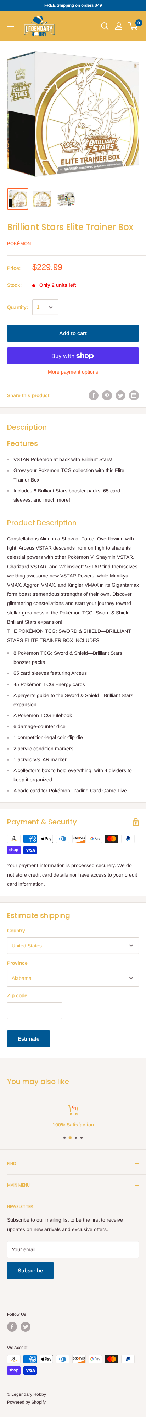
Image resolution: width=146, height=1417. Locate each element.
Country (16, 930)
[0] (133, 26)
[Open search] (105, 26)
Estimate (28, 1039)
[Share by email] (134, 395)
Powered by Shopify (26, 1402)
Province (17, 963)
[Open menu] (10, 26)
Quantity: (17, 307)
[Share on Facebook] (94, 395)
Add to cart (73, 333)
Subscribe (30, 1270)
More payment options (73, 372)
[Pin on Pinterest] (107, 395)
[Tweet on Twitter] (120, 395)
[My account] (118, 26)
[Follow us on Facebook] (12, 1327)
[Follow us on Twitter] (25, 1327)
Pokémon (19, 243)
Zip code (17, 995)
